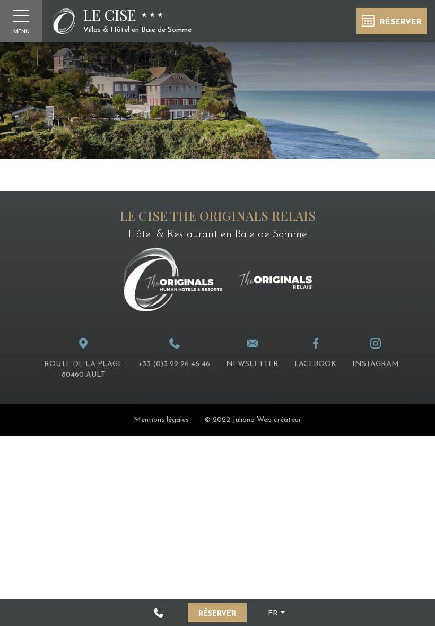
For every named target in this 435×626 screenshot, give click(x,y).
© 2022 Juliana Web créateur (253, 420)
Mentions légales (161, 420)
